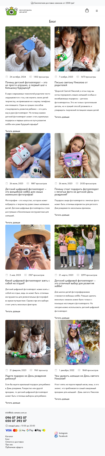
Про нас (9, 444)
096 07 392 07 (16, 417)
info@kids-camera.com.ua (16, 413)
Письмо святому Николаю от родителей (71, 83)
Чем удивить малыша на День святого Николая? (77, 377)
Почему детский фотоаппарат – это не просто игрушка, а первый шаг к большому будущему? (26, 85)
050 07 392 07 (16, 420)
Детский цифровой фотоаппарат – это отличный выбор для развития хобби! (75, 283)
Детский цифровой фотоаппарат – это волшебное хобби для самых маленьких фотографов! (25, 192)
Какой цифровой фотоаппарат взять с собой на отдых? (27, 282)
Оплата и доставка (14, 441)
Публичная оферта (14, 447)
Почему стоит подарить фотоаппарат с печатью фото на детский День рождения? (77, 192)
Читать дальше (12, 131)
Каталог (9, 436)
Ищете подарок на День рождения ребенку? (25, 377)
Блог (7, 439)
